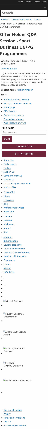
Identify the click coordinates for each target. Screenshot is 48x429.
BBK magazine (10, 240)
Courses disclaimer (12, 244)
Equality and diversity (14, 248)
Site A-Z (7, 421)
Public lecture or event (14, 122)
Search (7, 139)
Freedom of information (15, 256)
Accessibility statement (15, 425)
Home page (9, 107)
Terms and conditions (14, 417)
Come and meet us (24, 146)
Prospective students (13, 119)
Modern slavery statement (16, 252)
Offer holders (10, 111)
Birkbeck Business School (16, 99)
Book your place (9, 68)
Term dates (9, 271)
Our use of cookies (12, 410)
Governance (9, 260)
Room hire (8, 211)
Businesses (37, 1)
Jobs (5, 203)
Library (6, 196)
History (7, 264)
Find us (7, 167)
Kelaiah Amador (25, 89)
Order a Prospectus (24, 154)
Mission (7, 268)
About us (7, 237)
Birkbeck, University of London (16, 19)
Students (20, 1)
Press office (9, 192)
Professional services (13, 207)
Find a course (8, 128)
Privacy (6, 413)
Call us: (16, 183)
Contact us (8, 179)
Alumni (45, 1)
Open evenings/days (13, 115)
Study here (8, 160)
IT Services (8, 199)
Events (37, 19)
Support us (8, 171)
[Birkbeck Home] (24, 6)
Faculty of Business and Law (17, 103)
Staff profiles (9, 187)
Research (28, 1)
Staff (5, 232)
